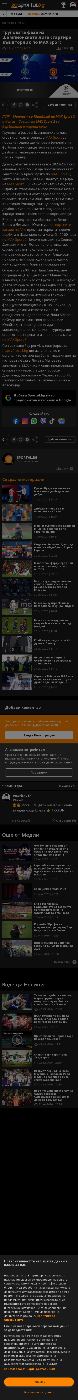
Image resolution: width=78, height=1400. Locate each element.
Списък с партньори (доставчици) (29, 1369)
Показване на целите (39, 1392)
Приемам (39, 1382)
